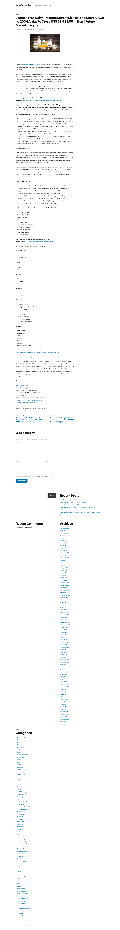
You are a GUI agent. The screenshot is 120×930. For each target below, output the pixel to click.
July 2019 (64, 702)
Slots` (18, 881)
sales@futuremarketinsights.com (37, 398)
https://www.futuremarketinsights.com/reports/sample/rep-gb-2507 (41, 100)
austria (19, 752)
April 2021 (64, 654)
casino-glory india (22, 777)
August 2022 (64, 627)
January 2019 (65, 717)
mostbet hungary (21, 839)
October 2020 (65, 667)
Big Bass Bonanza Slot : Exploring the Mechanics (74, 502)
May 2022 (64, 635)
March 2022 (64, 640)
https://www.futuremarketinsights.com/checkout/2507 (37, 241)
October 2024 (65, 563)
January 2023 (65, 615)
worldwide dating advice (24, 908)
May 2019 (64, 707)
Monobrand (20, 826)
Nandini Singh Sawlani (22, 385)
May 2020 (64, 677)
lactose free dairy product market (32, 65)
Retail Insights (21, 864)
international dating (22, 809)
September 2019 (65, 697)
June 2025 (64, 543)
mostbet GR (20, 836)
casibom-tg (20, 767)
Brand (18, 760)
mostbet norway (21, 841)
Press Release (44, 408)
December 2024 (65, 558)
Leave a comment (39, 29)
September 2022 (65, 625)
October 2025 (65, 533)
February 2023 (65, 612)
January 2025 (65, 555)
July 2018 (64, 724)
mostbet (19, 834)
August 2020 (64, 672)
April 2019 (64, 709)
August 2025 (64, 538)
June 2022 (64, 632)
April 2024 (64, 578)
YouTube (32, 403)
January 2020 (65, 687)
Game (18, 799)
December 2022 (65, 617)
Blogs (27, 403)
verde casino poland (22, 901)
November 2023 (65, 590)
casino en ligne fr (22, 772)
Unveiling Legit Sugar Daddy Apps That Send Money (75, 500)
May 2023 (64, 605)
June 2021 (64, 650)
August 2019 (64, 699)
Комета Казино (21, 911)
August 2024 (64, 568)
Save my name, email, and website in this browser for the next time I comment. (36, 476)
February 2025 (65, 553)
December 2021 (65, 647)
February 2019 (65, 714)
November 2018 (65, 721)
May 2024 (64, 575)
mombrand (20, 819)
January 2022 (65, 645)
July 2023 (64, 600)
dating (19, 784)
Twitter (23, 403)
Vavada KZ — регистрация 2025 (69, 505)
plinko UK (20, 856)
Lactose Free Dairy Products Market (25, 410)
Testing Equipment (22, 896)
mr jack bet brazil (22, 844)
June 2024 (64, 573)
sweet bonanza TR (22, 891)
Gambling (20, 797)
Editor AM (19, 29)
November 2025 (65, 530)
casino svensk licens (22, 774)
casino (19, 769)
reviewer (19, 871)
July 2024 (64, 570)
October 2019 (65, 694)
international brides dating (24, 807)
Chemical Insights (22, 779)
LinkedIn (18, 403)
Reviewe (19, 869)
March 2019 (64, 712)
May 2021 (64, 652)
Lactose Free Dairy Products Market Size (43, 410)
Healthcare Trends (22, 802)
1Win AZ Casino (21, 737)
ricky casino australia (23, 874)
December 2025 (65, 528)
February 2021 (65, 659)
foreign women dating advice (25, 794)
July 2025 (64, 540)
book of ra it (20, 757)
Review (19, 866)
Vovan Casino (21, 906)
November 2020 (65, 664)
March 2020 (64, 682)
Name (17, 461)
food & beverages (22, 792)
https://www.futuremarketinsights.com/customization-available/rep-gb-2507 (38, 352)
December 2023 (65, 588)
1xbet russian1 (21, 747)
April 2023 (64, 607)
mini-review (20, 814)
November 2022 (65, 620)
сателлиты (20, 913)
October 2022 (65, 622)
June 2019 (64, 704)
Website (18, 469)
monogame (20, 829)
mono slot (20, 824)
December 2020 (65, 662)
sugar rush (20, 886)
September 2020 (65, 669)
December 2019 (65, 689)
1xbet (18, 740)
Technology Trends (22, 893)
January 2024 (65, 585)
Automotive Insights (22, 755)
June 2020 (64, 674)
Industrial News (21, 804)
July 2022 (64, 630)
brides (18, 762)
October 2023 (65, 592)
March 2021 (64, 657)
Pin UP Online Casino (23, 851)
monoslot (19, 831)
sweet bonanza (21, 889)
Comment (18, 442)
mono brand (20, 822)
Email (47, 461)
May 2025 (64, 545)
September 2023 (65, 595)
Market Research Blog (23, 5)
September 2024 (65, 565)
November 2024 (65, 560)
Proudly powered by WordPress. (33, 925)
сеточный (20, 916)
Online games (21, 846)
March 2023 (64, 610)
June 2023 (64, 602)
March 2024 (64, 580)
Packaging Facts (21, 849)
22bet (18, 750)
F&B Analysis (37, 408)
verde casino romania (23, 903)
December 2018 (65, 719)
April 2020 (64, 679)
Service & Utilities (22, 876)
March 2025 (64, 550)
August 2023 (64, 597)
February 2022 (65, 642)
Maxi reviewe (21, 812)
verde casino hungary (23, 898)
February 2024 (65, 583)
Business (19, 764)
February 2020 (65, 684)
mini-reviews (20, 817)
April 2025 (64, 548)
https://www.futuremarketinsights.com (31, 400)
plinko (19, 854)
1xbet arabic (20, 742)
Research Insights (22, 861)
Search (18, 492)
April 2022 (64, 637)
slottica (19, 884)
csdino (19, 782)
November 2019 (65, 692)
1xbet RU (19, 745)
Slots (18, 879)
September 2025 (65, 535)
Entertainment (21, 787)
